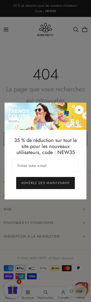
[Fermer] (79, 109)
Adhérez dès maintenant (45, 182)
